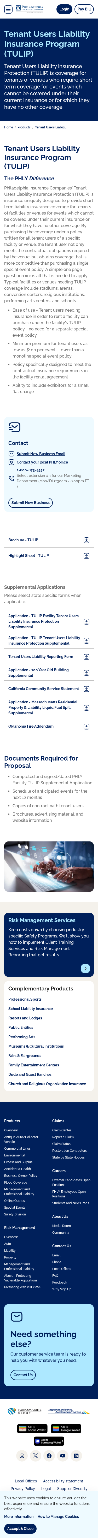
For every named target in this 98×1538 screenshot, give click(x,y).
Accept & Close (20, 1529)
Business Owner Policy (20, 1176)
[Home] (29, 9)
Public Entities (20, 1027)
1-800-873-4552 (31, 470)
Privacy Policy (23, 1489)
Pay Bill (84, 9)
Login (66, 9)
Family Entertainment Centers (33, 1065)
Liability (10, 1250)
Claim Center (61, 1130)
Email (56, 1255)
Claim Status (61, 1144)
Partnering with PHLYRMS (22, 1287)
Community (60, 1232)
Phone (56, 1262)
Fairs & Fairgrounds (24, 1056)
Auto (7, 1244)
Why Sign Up (61, 1289)
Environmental (14, 1155)
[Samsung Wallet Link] (49, 1441)
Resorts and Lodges (25, 1018)
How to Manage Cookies (58, 1517)
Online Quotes (14, 1201)
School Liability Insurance (30, 1009)
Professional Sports (25, 999)
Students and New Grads (70, 1203)
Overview (11, 1130)
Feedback (59, 1282)
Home (8, 127)
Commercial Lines (17, 1148)
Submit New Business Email (41, 454)
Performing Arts (21, 1037)
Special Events (14, 1207)
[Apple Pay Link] (32, 1428)
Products (24, 127)
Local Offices (61, 1269)
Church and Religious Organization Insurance (47, 1084)
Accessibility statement (63, 1481)
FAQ (55, 1276)
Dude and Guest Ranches (29, 1074)
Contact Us (23, 1375)
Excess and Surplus (18, 1162)
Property (10, 1257)
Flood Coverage (15, 1182)
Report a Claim (63, 1137)
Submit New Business (32, 502)
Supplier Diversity (72, 1489)
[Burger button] (8, 9)
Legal (46, 1489)
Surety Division (15, 1214)
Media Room (61, 1226)
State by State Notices (68, 1157)
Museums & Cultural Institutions (36, 1046)
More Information (18, 1517)
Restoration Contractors (69, 1151)
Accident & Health (17, 1169)
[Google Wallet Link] (66, 1428)
